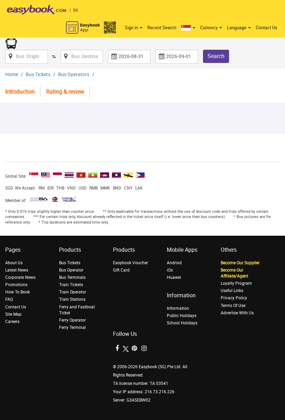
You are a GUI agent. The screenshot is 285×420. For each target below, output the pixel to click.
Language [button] (237, 27)
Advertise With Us (237, 312)
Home (11, 75)
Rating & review (65, 91)
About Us (14, 262)
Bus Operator (71, 270)
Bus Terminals (72, 277)
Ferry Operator (72, 320)
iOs (170, 270)
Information (178, 308)
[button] (188, 28)
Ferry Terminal (72, 327)
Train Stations (72, 299)
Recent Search (161, 27)
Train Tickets (71, 284)
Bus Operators (73, 75)
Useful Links (232, 290)
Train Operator (72, 292)
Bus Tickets (38, 75)
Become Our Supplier (240, 262)
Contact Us (266, 27)
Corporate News (20, 277)
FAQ (9, 299)
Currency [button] (209, 27)
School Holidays (182, 323)
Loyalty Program (236, 283)
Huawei (174, 277)
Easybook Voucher (130, 262)
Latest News (16, 270)
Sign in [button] (132, 27)
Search (216, 56)
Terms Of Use (233, 305)
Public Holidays (181, 315)
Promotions (16, 284)
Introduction (20, 91)
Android (174, 262)
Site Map (13, 314)
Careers (12, 321)
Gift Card (121, 270)
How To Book (17, 292)
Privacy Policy (234, 298)
